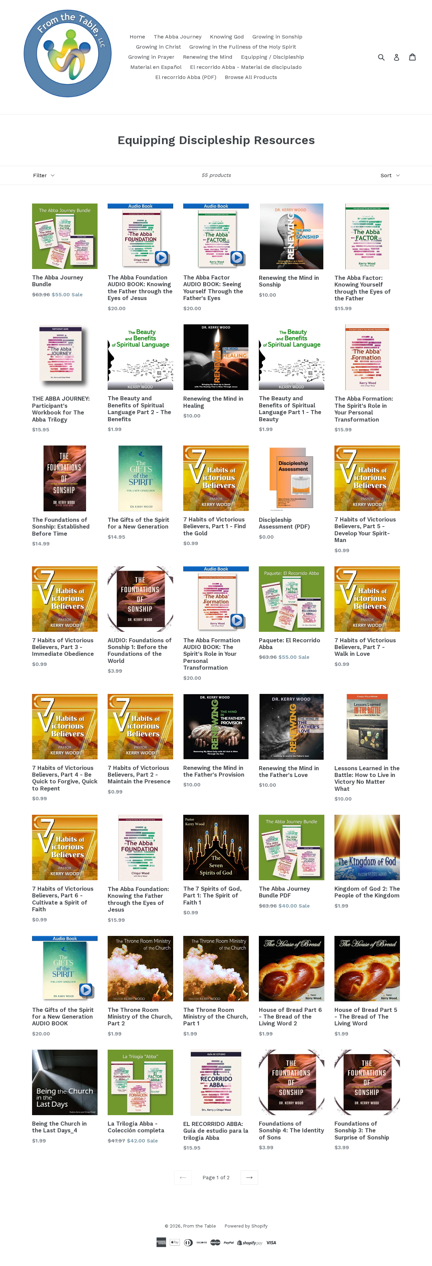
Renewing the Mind (208, 57)
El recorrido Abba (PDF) (185, 77)
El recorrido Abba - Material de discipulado (246, 67)
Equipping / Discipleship (272, 57)
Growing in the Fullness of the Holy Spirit (242, 47)
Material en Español (156, 67)
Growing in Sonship (277, 36)
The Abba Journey (177, 36)
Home (137, 36)
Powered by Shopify (246, 1226)
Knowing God (227, 36)
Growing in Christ (158, 47)
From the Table (199, 1226)
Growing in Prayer (151, 57)
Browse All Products (251, 77)
